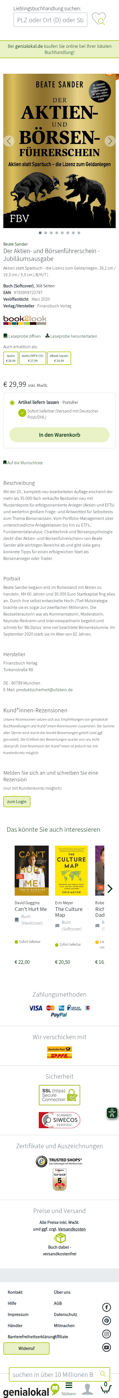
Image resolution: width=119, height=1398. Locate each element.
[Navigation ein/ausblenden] (87, 1389)
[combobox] (52, 1374)
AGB (58, 1303)
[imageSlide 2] (51, 233)
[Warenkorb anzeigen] (106, 1391)
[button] (69, 1390)
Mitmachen (64, 1325)
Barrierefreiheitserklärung (29, 1337)
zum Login (17, 801)
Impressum (18, 1314)
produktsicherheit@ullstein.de (44, 690)
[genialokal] (31, 1390)
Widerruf (27, 1348)
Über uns (62, 1292)
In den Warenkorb (59, 434)
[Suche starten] (103, 1374)
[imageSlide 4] (62, 233)
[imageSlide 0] (40, 233)
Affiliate (61, 1337)
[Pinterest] (107, 1321)
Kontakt (15, 1292)
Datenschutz (65, 1314)
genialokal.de (29, 46)
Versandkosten (72, 1229)
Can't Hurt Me (31, 909)
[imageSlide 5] (67, 233)
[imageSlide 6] (73, 233)
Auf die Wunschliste (24, 463)
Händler (15, 1325)
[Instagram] (107, 1334)
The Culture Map (68, 911)
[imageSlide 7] (78, 233)
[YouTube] (107, 1348)
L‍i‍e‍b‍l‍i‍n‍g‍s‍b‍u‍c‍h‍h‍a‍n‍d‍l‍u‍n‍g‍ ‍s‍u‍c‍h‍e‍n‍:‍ (47, 8)
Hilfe (12, 1303)
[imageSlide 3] (56, 233)
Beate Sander (15, 244)
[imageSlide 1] (45, 233)
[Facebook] (107, 1308)
